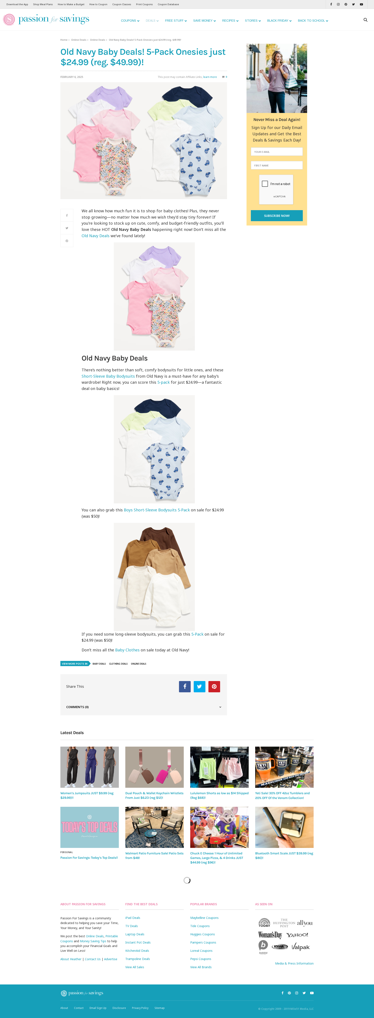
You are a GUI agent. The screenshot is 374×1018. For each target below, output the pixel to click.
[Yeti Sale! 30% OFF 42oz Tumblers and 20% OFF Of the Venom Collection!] (284, 767)
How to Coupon (98, 4)
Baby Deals (99, 663)
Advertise (110, 959)
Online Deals (78, 39)
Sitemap (160, 1008)
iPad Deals (132, 918)
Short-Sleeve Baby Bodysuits (108, 376)
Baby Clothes (127, 649)
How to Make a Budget (71, 4)
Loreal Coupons (201, 951)
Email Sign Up (98, 1008)
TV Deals (131, 926)
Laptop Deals (134, 934)
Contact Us (93, 959)
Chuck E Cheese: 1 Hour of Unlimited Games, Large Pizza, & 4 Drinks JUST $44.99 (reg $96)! (216, 858)
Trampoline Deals (137, 959)
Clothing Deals (118, 663)
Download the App (17, 4)
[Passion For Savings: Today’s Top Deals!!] (89, 827)
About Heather (70, 959)
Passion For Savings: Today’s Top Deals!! (89, 858)
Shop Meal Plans (43, 4)
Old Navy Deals (96, 235)
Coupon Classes (121, 4)
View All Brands (201, 967)
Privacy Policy (140, 1008)
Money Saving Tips (93, 941)
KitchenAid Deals (137, 951)
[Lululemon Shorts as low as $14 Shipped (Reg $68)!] (219, 767)
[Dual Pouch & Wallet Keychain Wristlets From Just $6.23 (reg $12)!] (154, 767)
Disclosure (119, 1008)
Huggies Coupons (202, 934)
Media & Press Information (294, 963)
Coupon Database (168, 4)
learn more (210, 77)
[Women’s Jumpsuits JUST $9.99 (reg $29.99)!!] (89, 767)
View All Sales (134, 967)
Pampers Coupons (203, 942)
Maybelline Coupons (204, 918)
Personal (66, 852)
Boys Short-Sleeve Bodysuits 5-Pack (157, 509)
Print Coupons (144, 4)
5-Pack (197, 634)
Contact (79, 1008)
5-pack (163, 382)
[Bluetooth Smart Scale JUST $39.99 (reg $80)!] (284, 827)
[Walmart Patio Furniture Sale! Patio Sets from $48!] (154, 827)
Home (64, 39)
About (64, 1008)
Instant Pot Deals (138, 942)
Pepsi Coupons (200, 959)
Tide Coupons (200, 926)
